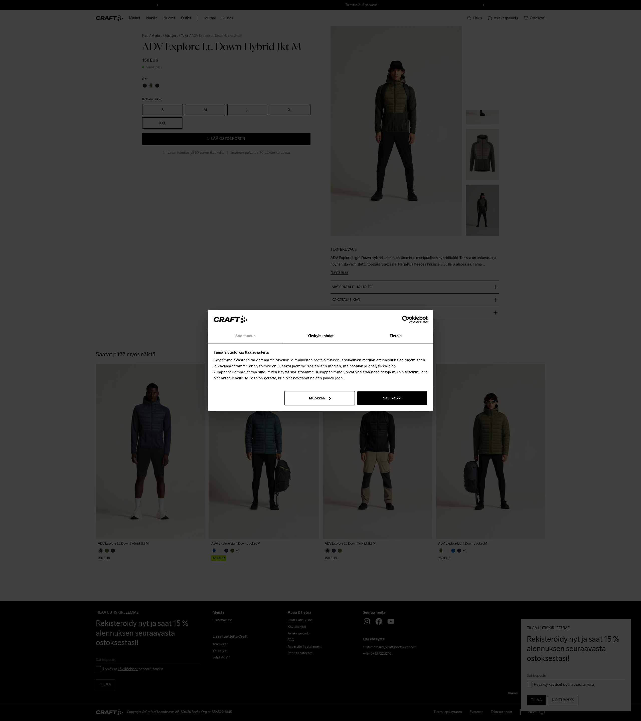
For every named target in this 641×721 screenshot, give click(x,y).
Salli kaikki (392, 398)
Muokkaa (317, 398)
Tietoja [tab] (396, 336)
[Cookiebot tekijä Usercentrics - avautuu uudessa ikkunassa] (406, 319)
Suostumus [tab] (245, 336)
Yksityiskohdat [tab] (320, 336)
